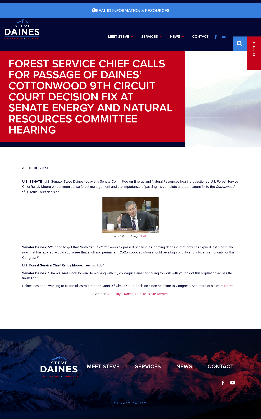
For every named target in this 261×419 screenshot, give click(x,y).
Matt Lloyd (115, 293)
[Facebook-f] (222, 382)
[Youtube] (232, 382)
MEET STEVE (118, 36)
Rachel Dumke (135, 293)
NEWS (175, 36)
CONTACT (200, 36)
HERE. (143, 236)
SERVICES (149, 36)
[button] (240, 43)
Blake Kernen (158, 293)
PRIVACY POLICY (130, 403)
